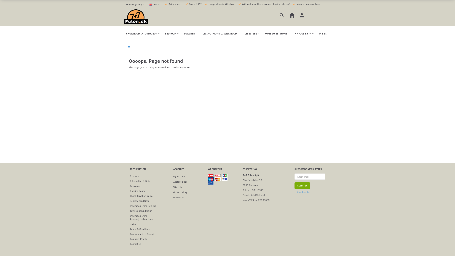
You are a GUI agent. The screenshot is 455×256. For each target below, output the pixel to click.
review (133, 223)
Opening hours (137, 190)
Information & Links (140, 180)
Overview (134, 175)
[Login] (302, 14)
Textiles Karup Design (141, 210)
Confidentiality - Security (143, 233)
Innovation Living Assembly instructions (141, 217)
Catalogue (135, 185)
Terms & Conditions (140, 228)
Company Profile (138, 238)
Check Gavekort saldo (141, 195)
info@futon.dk (258, 194)
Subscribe (302, 185)
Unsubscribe (303, 192)
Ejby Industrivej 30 (252, 180)
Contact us (135, 243)
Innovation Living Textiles (143, 205)
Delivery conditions (139, 200)
